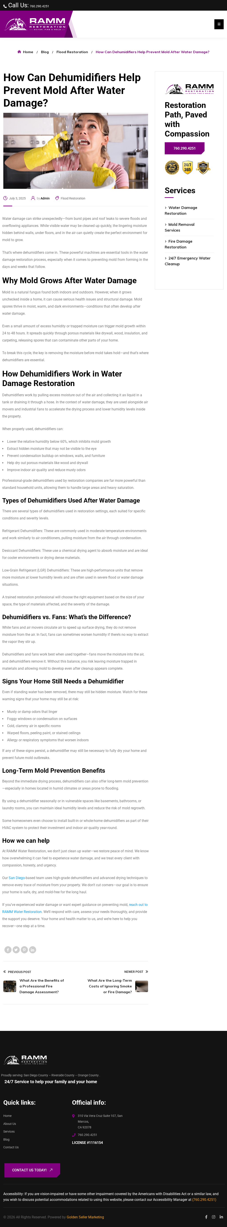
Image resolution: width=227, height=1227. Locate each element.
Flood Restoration (72, 52)
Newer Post (133, 971)
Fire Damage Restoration (178, 244)
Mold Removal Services (179, 227)
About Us (9, 1124)
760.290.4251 (39, 6)
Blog (45, 52)
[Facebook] (8, 949)
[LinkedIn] (32, 949)
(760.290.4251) (204, 1200)
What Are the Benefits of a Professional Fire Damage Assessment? (42, 986)
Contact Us (11, 1147)
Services (9, 1131)
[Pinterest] (24, 949)
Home (28, 52)
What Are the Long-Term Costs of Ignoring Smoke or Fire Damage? (110, 986)
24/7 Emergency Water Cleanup (188, 261)
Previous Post (19, 972)
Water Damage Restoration (181, 210)
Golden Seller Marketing (85, 1217)
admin (45, 198)
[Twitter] (16, 949)
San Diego (17, 878)
